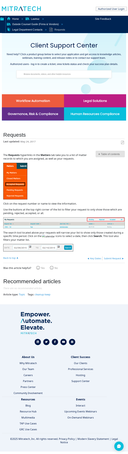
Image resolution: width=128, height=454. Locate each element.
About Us (28, 357)
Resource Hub (28, 411)
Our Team (28, 369)
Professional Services (80, 369)
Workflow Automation (33, 101)
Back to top (9, 257)
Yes (43, 268)
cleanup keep (42, 294)
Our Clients (80, 363)
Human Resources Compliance (95, 114)
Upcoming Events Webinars (80, 411)
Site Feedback (103, 19)
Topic (22, 294)
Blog (28, 405)
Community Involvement (28, 393)
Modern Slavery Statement (93, 439)
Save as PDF (122, 142)
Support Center (80, 381)
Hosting (80, 375)
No (56, 268)
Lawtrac (35, 19)
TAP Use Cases (28, 423)
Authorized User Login (111, 9)
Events (80, 399)
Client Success (80, 357)
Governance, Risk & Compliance (33, 114)
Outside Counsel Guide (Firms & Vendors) (35, 24)
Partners (28, 381)
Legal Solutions (95, 101)
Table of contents (110, 154)
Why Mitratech (28, 363)
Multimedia (28, 417)
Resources (28, 399)
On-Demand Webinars (80, 417)
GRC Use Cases (28, 429)
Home (16, 19)
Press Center (28, 387)
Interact (80, 405)
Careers (28, 375)
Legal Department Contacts (27, 29)
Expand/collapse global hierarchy (2, 18)
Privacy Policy (67, 439)
